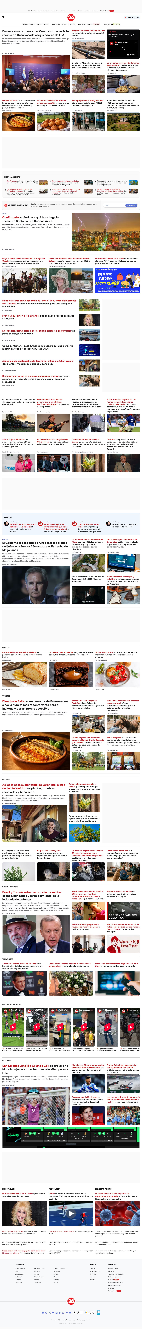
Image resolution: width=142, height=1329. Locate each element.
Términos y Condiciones (66, 1320)
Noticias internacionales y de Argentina (121, 35)
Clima (16, 1271)
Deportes (37, 1271)
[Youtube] (53, 1313)
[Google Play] (90, 1313)
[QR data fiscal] (98, 1314)
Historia (56, 1274)
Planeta (56, 1277)
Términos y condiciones (115, 1274)
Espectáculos (8, 1189)
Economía (57, 1271)
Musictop (92, 1280)
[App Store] (78, 1313)
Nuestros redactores (114, 1285)
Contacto (111, 1271)
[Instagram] (46, 1313)
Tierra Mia (93, 1274)
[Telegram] (67, 1313)
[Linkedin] (56, 1313)
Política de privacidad (115, 1277)
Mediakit (113, 1280)
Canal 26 (92, 1268)
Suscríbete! (131, 205)
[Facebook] (43, 1313)
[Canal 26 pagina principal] (71, 20)
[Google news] (70, 1313)
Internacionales (39, 1277)
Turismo (56, 1282)
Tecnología (54, 1189)
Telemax (92, 1277)
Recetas (56, 1280)
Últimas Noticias (20, 1268)
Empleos (111, 1288)
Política (36, 1280)
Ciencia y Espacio (59, 1268)
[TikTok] (60, 1313)
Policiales (18, 1280)
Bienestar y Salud (103, 1189)
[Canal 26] (71, 1301)
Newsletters (114, 1291)
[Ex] (50, 1313)
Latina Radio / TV (95, 1271)
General (36, 1274)
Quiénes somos (113, 1268)
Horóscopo (18, 1277)
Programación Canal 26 (115, 1282)
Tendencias (37, 1282)
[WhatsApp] (63, 1313)
